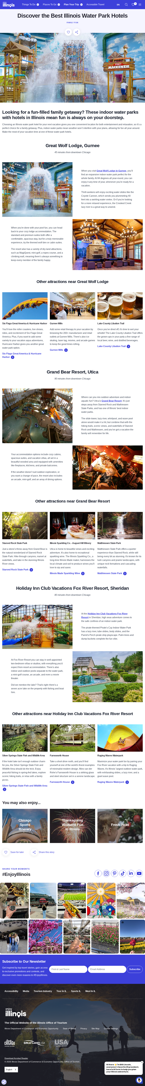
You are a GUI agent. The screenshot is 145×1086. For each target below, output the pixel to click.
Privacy (83, 1028)
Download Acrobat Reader (16, 1058)
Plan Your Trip (71, 4)
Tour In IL (61, 991)
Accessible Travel (95, 4)
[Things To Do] (38, 5)
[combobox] (118, 4)
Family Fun (72, 23)
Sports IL (76, 991)
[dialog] (4, 1082)
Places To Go (49, 4)
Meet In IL (90, 991)
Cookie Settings (111, 1028)
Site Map (95, 1028)
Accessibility (11, 991)
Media (26, 991)
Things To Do (28, 4)
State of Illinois (69, 1028)
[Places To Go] (58, 5)
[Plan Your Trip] (81, 5)
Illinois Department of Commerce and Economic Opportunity (31, 1028)
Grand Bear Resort (112, 401)
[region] (126, 4)
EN (118, 4)
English (9, 1069)
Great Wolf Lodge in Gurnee (111, 171)
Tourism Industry (43, 991)
